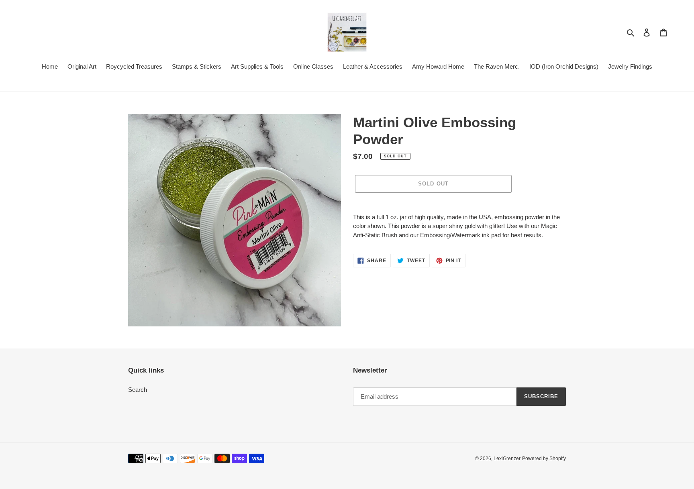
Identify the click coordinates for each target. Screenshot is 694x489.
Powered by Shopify (544, 458)
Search (137, 389)
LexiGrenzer (507, 458)
